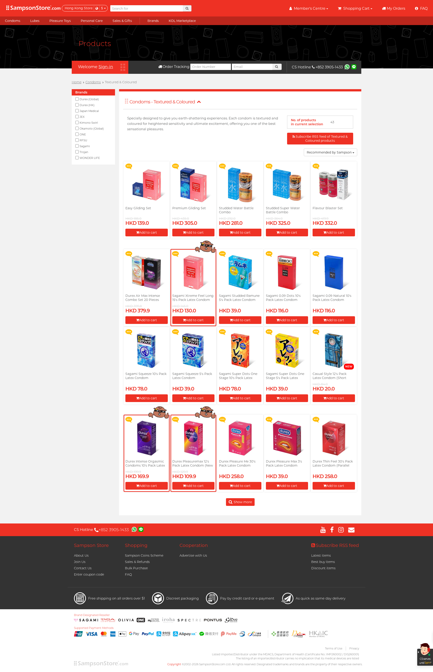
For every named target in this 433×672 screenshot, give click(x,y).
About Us (81, 555)
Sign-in (106, 66)
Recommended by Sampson (329, 152)
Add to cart (148, 232)
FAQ (128, 574)
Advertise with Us (193, 555)
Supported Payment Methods (94, 628)
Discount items (323, 568)
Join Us (79, 562)
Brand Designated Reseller (92, 615)
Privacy (354, 648)
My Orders (396, 8)
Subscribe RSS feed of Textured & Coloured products (322, 139)
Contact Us (83, 568)
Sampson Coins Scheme (144, 555)
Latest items (321, 555)
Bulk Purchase (136, 568)
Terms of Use (333, 648)
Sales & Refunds (137, 562)
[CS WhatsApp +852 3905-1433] (347, 66)
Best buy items (323, 562)
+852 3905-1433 (329, 67)
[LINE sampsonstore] (353, 66)
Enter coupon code (89, 574)
